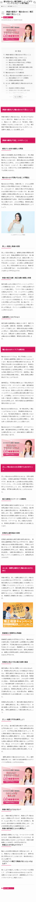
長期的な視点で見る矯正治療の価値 (19, 90)
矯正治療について (8, 17)
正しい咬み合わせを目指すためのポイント (19, 75)
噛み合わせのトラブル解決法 (15, 72)
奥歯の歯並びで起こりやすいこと (16, 57)
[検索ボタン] (34, 2)
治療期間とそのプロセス (16, 69)
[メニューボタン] (1, 2)
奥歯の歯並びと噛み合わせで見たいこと (18, 54)
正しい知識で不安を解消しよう (18, 93)
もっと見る (18, 96)
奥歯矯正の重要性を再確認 (17, 88)
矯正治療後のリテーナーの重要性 (18, 78)
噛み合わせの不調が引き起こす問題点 (20, 62)
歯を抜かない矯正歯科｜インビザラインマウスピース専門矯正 (18, 2)
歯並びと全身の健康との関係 (17, 60)
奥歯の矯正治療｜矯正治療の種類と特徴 (20, 67)
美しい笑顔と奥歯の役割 (16, 65)
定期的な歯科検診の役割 (16, 80)
